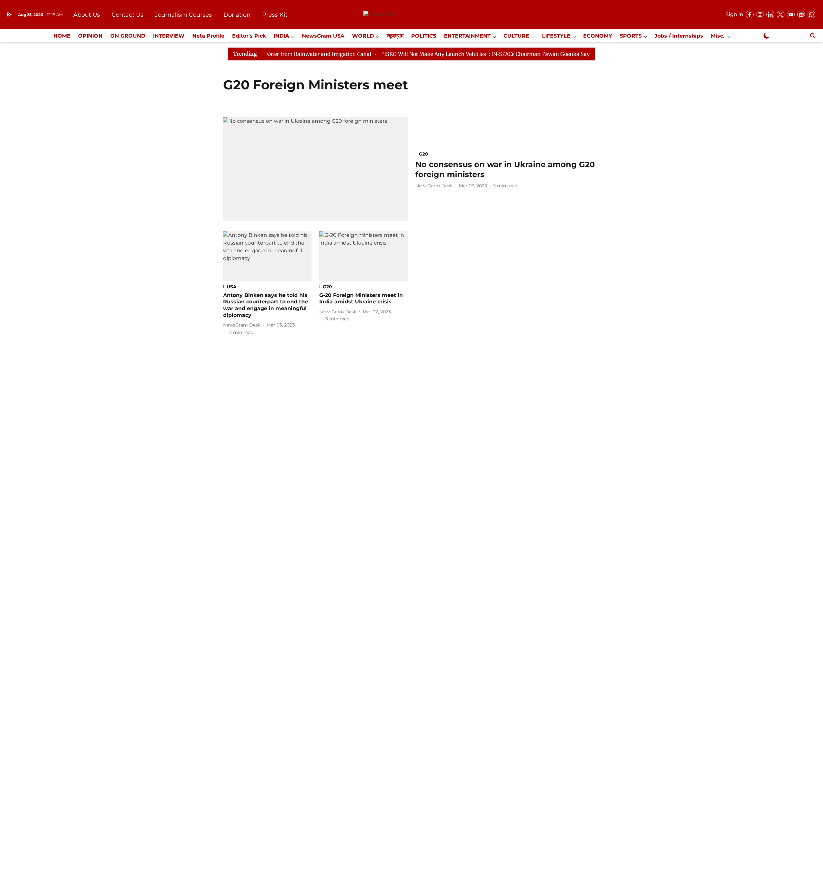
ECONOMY (597, 36)
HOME (61, 36)
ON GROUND (127, 36)
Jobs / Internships (679, 36)
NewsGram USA (323, 36)
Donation (236, 14)
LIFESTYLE (556, 36)
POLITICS (423, 36)
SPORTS (631, 36)
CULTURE (516, 36)
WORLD (363, 36)
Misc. (717, 36)
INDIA (281, 36)
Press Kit (274, 14)
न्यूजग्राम (395, 36)
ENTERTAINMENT (467, 36)
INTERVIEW (169, 36)
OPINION (90, 36)
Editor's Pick (249, 36)
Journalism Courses (183, 14)
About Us (86, 14)
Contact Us (127, 14)
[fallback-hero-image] (315, 169)
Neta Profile (208, 36)
